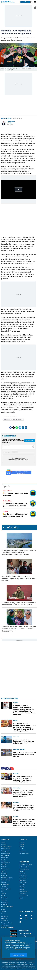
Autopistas (4, 902)
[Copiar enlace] (23, 427)
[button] (25, 2)
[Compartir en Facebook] (10, 427)
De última (4, 897)
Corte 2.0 (4, 844)
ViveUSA (22, 887)
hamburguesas (17, 419)
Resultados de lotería (24, 897)
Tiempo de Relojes (7, 922)
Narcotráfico (5, 868)
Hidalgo (22, 848)
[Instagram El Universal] (26, 919)
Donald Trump (5, 862)
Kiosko (5, 511)
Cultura (3, 882)
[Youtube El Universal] (21, 919)
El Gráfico (23, 880)
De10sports (23, 882)
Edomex (22, 842)
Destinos (4, 900)
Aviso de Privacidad (21, 948)
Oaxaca (22, 844)
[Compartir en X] (13, 427)
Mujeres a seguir (6, 846)
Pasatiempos (23, 891)
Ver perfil (10, 124)
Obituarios (23, 873)
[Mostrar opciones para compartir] (35, 7)
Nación (3, 842)
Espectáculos (6, 118)
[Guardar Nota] (26, 427)
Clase (3, 909)
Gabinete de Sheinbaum (5, 856)
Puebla (22, 846)
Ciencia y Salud (6, 889)
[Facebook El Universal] (26, 915)
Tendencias (4, 886)
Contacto (18, 959)
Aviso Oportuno (24, 869)
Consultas (4, 904)
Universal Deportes (7, 877)
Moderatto (7, 419)
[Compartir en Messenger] (19, 427)
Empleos (22, 871)
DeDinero (22, 884)
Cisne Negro (5, 925)
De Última (4, 916)
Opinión (6, 486)
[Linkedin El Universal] (20, 922)
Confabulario (5, 884)
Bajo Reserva (7, 490)
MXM (2, 891)
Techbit (3, 893)
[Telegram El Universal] (20, 915)
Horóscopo (23, 893)
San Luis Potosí (24, 853)
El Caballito (7, 501)
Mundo (3, 860)
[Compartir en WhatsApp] (16, 427)
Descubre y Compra (26, 864)
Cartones (4, 873)
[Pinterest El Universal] (32, 919)
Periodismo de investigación (5, 850)
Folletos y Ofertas (25, 866)
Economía (4, 875)
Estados (3, 866)
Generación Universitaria (23, 877)
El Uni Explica (5, 853)
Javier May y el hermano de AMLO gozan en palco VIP (15, 515)
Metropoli (4, 864)
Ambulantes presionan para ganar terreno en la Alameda (15, 505)
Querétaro (23, 851)
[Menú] (35, 2)
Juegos (22, 889)
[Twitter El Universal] (32, 915)
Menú (3, 895)
